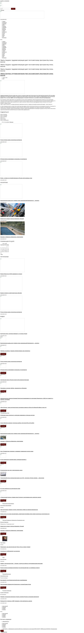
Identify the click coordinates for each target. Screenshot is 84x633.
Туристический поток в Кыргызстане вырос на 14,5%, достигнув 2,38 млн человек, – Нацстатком (22, 477)
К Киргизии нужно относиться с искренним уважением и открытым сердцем (17, 415)
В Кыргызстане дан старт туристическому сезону (11, 470)
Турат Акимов (2, 542)
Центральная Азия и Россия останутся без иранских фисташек (14, 379)
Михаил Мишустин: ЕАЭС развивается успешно (11, 273)
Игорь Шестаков (3, 559)
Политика (4, 26)
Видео (3, 35)
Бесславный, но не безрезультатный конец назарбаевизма (13, 580)
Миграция (4, 29)
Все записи (4, 37)
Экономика (4, 27)
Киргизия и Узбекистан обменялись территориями (11, 236)
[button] (28, 39)
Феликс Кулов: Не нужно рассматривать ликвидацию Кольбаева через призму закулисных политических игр (24, 513)
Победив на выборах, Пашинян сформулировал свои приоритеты (15, 350)
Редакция (4, 607)
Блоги (3, 34)
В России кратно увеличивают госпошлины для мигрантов (13, 158)
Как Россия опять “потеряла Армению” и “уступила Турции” (13, 333)
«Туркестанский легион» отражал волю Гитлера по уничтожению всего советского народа (20, 497)
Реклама (3, 608)
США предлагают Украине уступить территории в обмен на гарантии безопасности (19, 509)
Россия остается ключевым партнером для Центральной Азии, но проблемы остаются (20, 567)
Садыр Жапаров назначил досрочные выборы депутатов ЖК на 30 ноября (17, 422)
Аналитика (4, 23)
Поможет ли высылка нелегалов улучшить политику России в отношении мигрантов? (19, 596)
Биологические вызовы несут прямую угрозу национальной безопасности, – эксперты (19, 200)
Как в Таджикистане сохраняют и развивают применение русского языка (16, 451)
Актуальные (4, 22)
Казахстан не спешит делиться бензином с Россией (12, 218)
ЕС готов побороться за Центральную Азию (10, 488)
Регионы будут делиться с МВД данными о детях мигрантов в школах (16, 601)
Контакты (4, 609)
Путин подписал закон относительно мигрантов (11, 139)
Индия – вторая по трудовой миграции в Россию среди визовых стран (16, 178)
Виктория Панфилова (4, 522)
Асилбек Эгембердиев (4, 592)
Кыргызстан (4, 31)
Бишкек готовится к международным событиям (11, 292)
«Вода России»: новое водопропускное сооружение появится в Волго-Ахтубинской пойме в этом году (23, 407)
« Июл (1, 254)
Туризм (3, 30)
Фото (3, 36)
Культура (4, 28)
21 (5, 250)
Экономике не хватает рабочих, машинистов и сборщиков (13, 388)
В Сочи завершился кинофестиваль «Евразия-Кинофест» (13, 459)
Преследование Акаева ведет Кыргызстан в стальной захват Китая (15, 584)
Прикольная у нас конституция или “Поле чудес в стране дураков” (15, 546)
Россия (3, 53)
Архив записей (5, 606)
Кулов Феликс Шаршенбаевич (5, 505)
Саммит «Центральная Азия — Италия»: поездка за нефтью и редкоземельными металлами (21, 563)
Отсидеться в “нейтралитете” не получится (10, 551)
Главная (3, 21)
